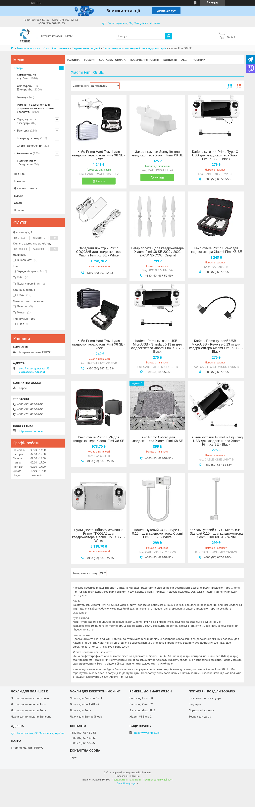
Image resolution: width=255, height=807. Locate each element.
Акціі (184, 59)
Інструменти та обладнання (26, 162)
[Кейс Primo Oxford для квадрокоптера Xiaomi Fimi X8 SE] (157, 405)
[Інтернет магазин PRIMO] (25, 35)
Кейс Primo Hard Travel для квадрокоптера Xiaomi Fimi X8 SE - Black (99, 344)
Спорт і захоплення (56, 48)
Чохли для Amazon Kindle (86, 698)
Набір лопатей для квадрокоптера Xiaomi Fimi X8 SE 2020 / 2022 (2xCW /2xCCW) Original (157, 251)
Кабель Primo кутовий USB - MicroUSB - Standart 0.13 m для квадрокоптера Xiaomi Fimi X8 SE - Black (157, 346)
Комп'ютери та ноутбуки (26, 76)
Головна (73, 59)
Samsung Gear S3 (141, 698)
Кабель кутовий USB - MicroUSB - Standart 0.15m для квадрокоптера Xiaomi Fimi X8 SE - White (216, 533)
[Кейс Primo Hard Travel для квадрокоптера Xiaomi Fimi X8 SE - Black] (99, 309)
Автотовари (24, 153)
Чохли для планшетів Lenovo (30, 698)
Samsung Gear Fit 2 (142, 710)
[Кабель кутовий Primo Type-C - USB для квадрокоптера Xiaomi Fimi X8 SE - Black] (216, 120)
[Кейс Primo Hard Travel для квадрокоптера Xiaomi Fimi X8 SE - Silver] (99, 120)
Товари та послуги (28, 48)
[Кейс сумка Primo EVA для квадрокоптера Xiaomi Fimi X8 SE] (99, 405)
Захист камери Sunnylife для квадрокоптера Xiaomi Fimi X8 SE (157, 153)
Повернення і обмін (144, 59)
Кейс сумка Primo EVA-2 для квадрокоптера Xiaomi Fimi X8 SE (216, 250)
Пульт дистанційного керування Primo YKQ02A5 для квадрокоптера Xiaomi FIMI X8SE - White (98, 535)
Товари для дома (200, 716)
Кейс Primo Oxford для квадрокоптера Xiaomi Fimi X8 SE (157, 439)
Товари (89, 59)
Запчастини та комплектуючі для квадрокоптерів (134, 48)
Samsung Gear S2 (141, 704)
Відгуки (18, 195)
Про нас (19, 173)
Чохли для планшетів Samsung (31, 716)
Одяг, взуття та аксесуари (26, 121)
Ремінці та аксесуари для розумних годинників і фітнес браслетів (36, 108)
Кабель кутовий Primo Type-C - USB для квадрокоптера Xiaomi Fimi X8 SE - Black (216, 155)
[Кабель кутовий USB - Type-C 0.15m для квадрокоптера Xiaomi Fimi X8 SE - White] (157, 498)
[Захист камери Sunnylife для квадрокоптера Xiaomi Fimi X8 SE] (157, 120)
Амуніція (22, 97)
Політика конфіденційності (158, 779)
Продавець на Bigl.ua (128, 776)
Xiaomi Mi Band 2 (140, 716)
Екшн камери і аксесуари (205, 698)
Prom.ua (146, 772)
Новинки (199, 59)
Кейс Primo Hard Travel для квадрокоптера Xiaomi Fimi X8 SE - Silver (99, 155)
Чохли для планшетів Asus (28, 704)
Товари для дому (28, 138)
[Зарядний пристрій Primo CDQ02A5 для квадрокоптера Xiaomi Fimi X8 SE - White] (99, 216)
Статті (18, 202)
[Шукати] (168, 36)
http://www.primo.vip (31, 431)
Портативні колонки (201, 710)
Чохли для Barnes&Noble (86, 716)
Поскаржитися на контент (126, 779)
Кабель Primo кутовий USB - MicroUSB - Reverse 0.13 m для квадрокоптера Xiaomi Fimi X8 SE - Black (216, 346)
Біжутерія (23, 130)
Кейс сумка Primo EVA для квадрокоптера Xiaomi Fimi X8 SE (98, 439)
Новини (19, 210)
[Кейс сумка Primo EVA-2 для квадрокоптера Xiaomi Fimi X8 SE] (216, 216)
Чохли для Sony (80, 710)
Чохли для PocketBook (84, 704)
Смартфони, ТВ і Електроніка (28, 87)
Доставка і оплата (112, 59)
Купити (100, 181)
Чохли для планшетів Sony (28, 710)
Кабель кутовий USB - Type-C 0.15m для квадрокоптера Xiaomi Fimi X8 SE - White (157, 533)
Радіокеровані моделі (86, 48)
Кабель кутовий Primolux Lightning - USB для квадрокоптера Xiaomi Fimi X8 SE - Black (216, 441)
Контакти (170, 59)
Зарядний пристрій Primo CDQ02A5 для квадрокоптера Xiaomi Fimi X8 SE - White (98, 251)
